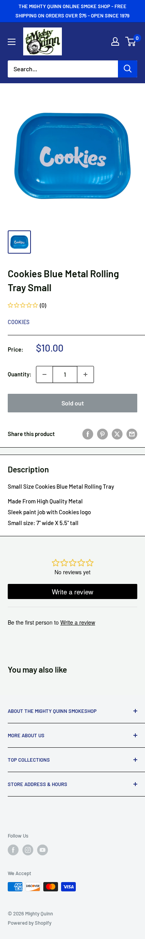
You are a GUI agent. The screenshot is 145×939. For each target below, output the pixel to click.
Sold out (72, 403)
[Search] (127, 68)
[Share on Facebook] (87, 433)
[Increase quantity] (85, 374)
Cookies (18, 322)
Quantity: (19, 374)
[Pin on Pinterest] (102, 433)
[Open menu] (11, 42)
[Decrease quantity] (44, 374)
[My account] (115, 41)
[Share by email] (131, 433)
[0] (131, 41)
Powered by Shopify (29, 923)
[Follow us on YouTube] (42, 850)
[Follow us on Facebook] (13, 850)
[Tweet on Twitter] (117, 433)
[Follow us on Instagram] (27, 850)
